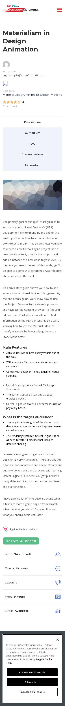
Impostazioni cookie (32, 691)
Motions (56, 94)
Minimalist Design (37, 94)
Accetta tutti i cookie (32, 672)
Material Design (13, 94)
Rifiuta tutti (32, 682)
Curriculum (32, 132)
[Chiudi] (58, 640)
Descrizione (32, 122)
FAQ (33, 143)
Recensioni (32, 165)
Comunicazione (32, 154)
